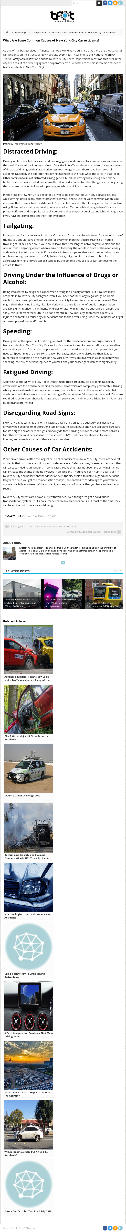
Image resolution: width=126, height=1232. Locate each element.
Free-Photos (20, 143)
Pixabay (37, 143)
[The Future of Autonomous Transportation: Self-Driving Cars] (104, 597)
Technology (20, 32)
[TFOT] (63, 15)
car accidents (37, 515)
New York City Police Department (69, 59)
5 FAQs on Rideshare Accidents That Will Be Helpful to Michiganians (61, 603)
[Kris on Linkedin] (63, 562)
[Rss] (115, 2)
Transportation (39, 32)
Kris (17, 543)
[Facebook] (105, 2)
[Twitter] (110, 2)
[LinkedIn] (120, 2)
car (23, 515)
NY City (52, 515)
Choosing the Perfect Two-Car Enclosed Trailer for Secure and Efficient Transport (20, 603)
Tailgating (25, 248)
